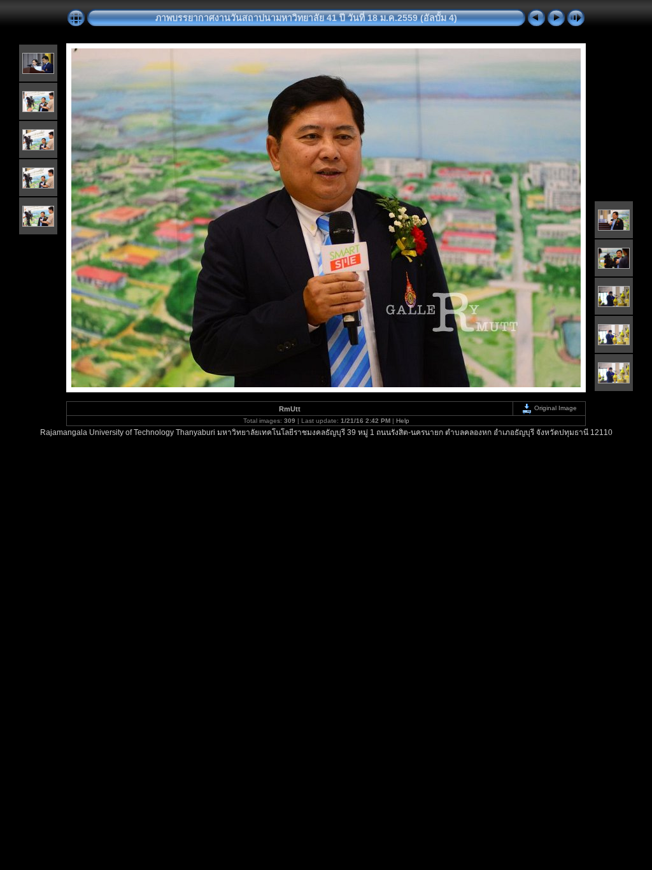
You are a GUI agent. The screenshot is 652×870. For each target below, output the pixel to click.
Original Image (554, 407)
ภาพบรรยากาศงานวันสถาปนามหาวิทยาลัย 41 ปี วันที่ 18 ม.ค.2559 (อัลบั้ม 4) (306, 18)
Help (402, 420)
